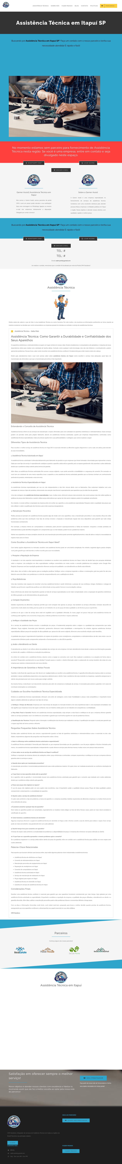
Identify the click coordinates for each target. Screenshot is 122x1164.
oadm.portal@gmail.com (63, 261)
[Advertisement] (61, 62)
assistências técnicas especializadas (37, 495)
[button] (61, 331)
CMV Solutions (15, 913)
